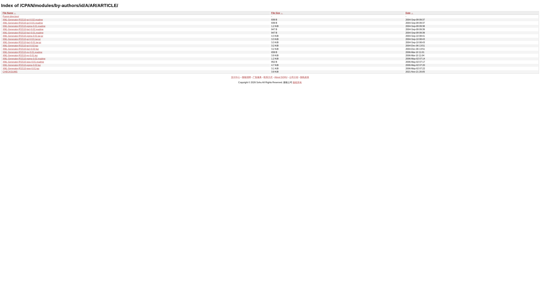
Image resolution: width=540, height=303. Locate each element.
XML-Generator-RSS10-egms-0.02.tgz (22, 65)
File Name (8, 13)
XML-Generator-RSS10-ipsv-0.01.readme (23, 62)
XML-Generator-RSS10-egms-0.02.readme (24, 59)
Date (408, 13)
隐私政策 (304, 77)
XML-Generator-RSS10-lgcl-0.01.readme (23, 33)
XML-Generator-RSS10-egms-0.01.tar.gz (23, 36)
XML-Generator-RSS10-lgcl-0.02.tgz (21, 49)
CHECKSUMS (10, 72)
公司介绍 (293, 77)
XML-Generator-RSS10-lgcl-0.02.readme (23, 29)
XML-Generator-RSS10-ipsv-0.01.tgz (21, 68)
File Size (275, 13)
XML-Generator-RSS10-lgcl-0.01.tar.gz (22, 42)
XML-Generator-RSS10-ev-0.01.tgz (20, 55)
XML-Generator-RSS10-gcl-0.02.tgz (20, 45)
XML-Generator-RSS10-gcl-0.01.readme (23, 23)
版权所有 (297, 82)
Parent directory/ (11, 16)
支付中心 (235, 77)
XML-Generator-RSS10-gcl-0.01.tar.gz (22, 39)
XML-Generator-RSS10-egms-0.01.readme (24, 26)
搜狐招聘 (246, 77)
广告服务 (257, 77)
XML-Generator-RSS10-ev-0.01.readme (22, 52)
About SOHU (280, 77)
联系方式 (268, 77)
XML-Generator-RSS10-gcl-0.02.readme (23, 20)
